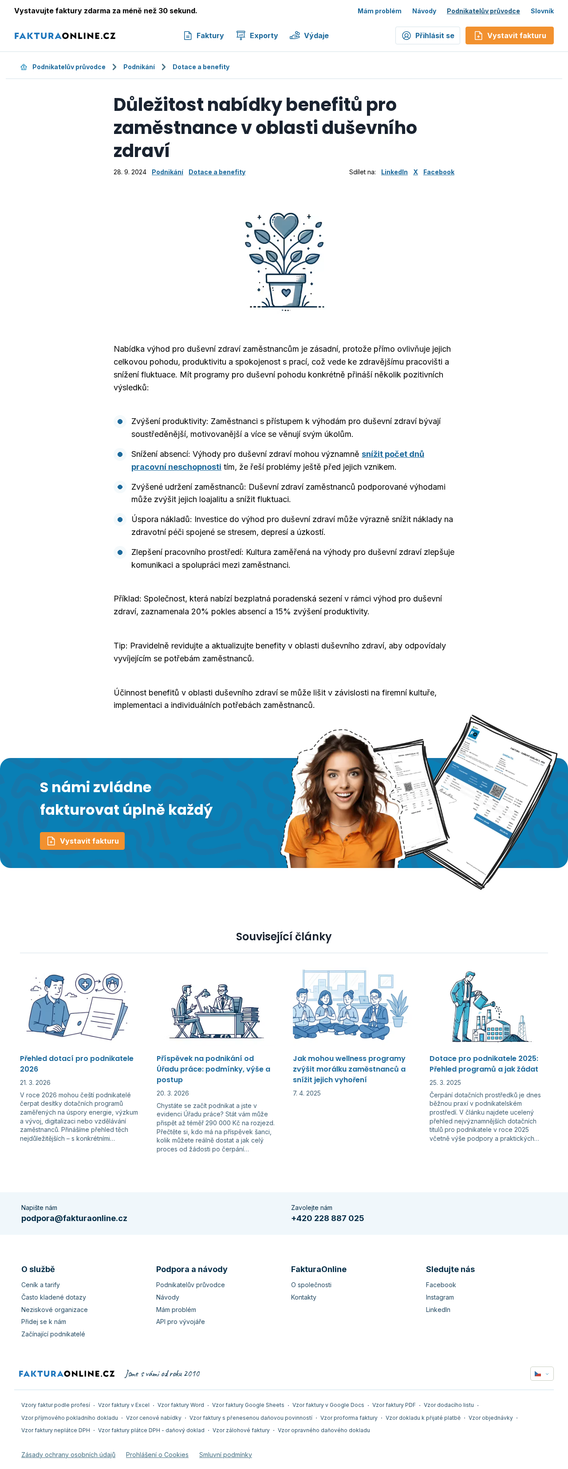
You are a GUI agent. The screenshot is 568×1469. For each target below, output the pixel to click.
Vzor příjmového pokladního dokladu (69, 1417)
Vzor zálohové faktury (241, 1430)
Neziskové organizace (54, 1309)
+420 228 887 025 (327, 1218)
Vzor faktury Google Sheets (248, 1405)
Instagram (440, 1297)
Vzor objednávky (491, 1417)
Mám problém (380, 10)
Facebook (438, 172)
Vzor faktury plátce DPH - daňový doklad (151, 1430)
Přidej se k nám (43, 1321)
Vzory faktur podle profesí (55, 1405)
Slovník (542, 10)
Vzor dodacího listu (449, 1405)
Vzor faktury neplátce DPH (55, 1430)
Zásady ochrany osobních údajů (68, 1454)
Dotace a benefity (201, 67)
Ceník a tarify (40, 1284)
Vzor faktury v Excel (124, 1405)
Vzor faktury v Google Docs (328, 1405)
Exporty (264, 35)
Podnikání (139, 67)
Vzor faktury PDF (394, 1405)
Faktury (210, 35)
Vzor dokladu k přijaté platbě (423, 1417)
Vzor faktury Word (181, 1405)
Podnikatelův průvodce (483, 10)
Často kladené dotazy (53, 1297)
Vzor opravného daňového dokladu (324, 1430)
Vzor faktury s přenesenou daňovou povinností (250, 1417)
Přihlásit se (434, 35)
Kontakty (303, 1297)
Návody (424, 10)
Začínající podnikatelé (53, 1334)
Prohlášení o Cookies (157, 1454)
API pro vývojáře (180, 1321)
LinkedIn (394, 172)
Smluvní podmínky (225, 1454)
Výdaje (316, 35)
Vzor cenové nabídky (153, 1417)
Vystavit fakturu (89, 841)
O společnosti (311, 1284)
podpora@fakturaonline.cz (74, 1218)
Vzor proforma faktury (349, 1417)
